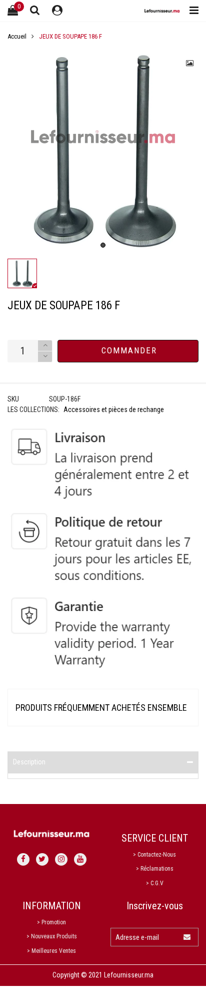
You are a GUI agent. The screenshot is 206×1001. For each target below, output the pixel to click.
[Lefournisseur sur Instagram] (61, 859)
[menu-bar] (191, 11)
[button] (45, 356)
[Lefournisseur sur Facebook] (23, 859)
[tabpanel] (103, 150)
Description (29, 762)
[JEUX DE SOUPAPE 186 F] (103, 150)
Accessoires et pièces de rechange (114, 410)
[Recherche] (35, 10)
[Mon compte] (57, 11)
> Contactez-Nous (154, 854)
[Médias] (190, 63)
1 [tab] (103, 245)
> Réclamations (155, 868)
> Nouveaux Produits (51, 936)
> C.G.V (155, 883)
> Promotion (51, 922)
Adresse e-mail (137, 937)
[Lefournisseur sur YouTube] (80, 859)
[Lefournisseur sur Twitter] (42, 859)
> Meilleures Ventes (51, 950)
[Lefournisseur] (162, 11)
